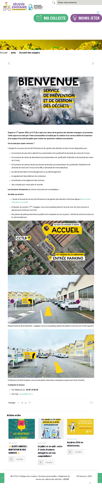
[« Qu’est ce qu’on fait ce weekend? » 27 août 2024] (100, 478)
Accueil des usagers (29, 52)
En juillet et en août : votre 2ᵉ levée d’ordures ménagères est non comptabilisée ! (50, 451)
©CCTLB (14, 476)
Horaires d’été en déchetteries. (75, 444)
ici (59, 189)
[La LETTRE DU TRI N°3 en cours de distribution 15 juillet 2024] (2, 478)
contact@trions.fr (26, 394)
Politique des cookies (28, 476)
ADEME (66, 479)
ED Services (81, 476)
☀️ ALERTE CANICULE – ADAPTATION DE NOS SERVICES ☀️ (18, 449)
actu (13, 52)
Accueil (3, 52)
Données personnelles (48, 476)
